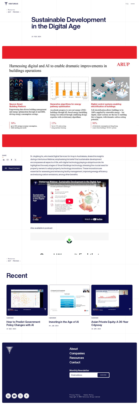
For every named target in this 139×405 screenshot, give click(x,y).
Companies (77, 353)
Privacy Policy (75, 395)
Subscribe (103, 374)
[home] (9, 350)
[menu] (133, 4)
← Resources (11, 9)
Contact (75, 362)
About (74, 348)
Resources (77, 357)
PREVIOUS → (16, 12)
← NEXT (9, 12)
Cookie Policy (88, 395)
